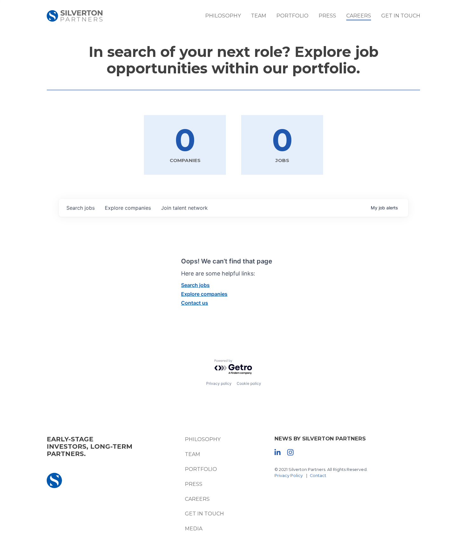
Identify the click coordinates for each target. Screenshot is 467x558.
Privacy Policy (288, 475)
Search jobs (195, 285)
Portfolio (292, 16)
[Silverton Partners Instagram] (290, 452)
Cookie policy (249, 383)
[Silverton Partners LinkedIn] (277, 452)
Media (193, 529)
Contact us (194, 303)
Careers (358, 16)
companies (128, 208)
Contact (318, 475)
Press (327, 16)
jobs (80, 208)
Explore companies (204, 294)
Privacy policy (219, 383)
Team (258, 16)
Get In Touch (400, 16)
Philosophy (223, 16)
